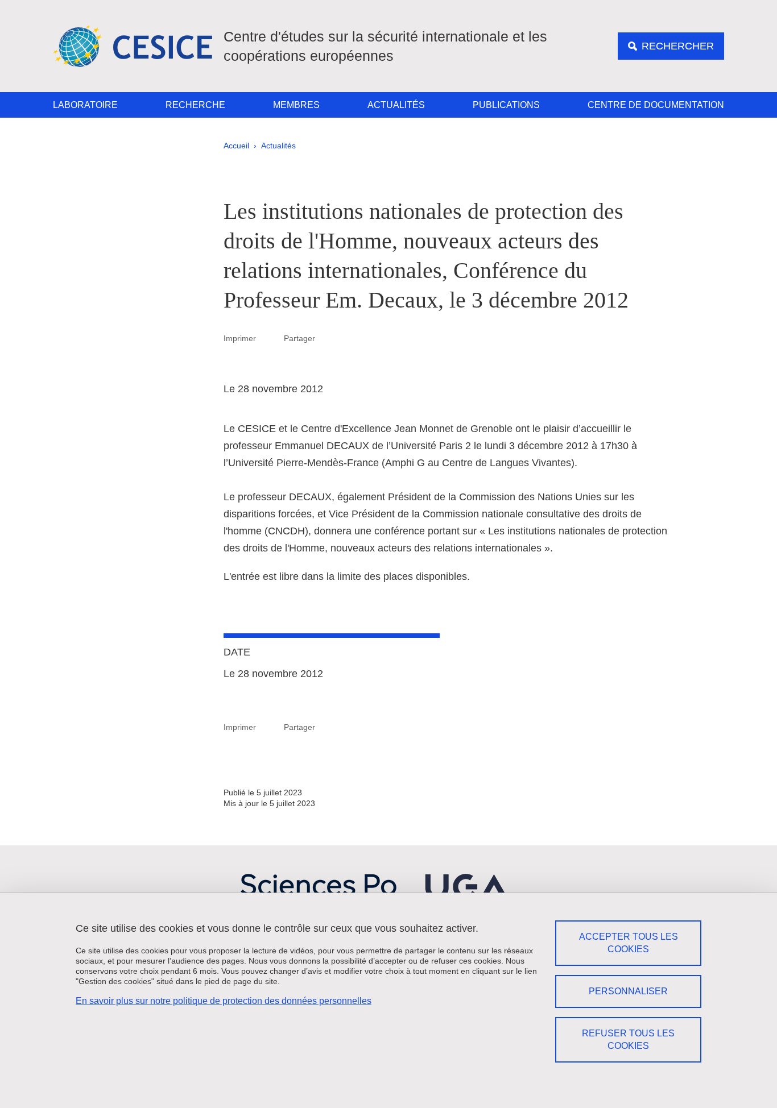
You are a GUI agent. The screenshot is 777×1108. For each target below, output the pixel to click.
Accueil (236, 145)
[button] (328, 337)
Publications (506, 105)
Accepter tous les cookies (628, 943)
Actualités (396, 105)
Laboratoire (85, 105)
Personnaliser (628, 991)
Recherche (195, 105)
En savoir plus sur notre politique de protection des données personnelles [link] (223, 1001)
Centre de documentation (656, 105)
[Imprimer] (270, 338)
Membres (296, 105)
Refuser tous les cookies (628, 1039)
